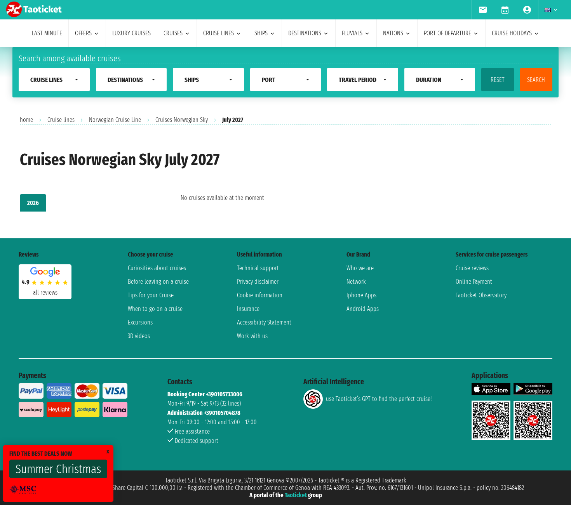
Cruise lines (61, 119)
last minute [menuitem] (47, 33)
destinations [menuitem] (304, 33)
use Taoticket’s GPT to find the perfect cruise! (379, 399)
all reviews (45, 292)
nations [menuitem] (393, 33)
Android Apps (362, 308)
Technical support (258, 268)
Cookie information (259, 295)
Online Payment (474, 281)
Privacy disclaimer (258, 281)
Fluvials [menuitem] (352, 33)
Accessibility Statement (264, 322)
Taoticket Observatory (481, 295)
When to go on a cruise (155, 308)
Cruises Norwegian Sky (181, 119)
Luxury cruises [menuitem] (131, 33)
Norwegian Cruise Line (115, 119)
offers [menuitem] (83, 33)
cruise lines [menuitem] (218, 33)
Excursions (140, 322)
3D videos (139, 336)
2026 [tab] (33, 203)
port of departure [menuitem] (447, 33)
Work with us (252, 336)
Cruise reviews (472, 268)
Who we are (360, 268)
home (26, 119)
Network (356, 281)
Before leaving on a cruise (158, 281)
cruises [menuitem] (173, 33)
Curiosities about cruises (157, 268)
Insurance (248, 308)
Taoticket (296, 495)
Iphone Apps (361, 295)
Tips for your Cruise (151, 295)
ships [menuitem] (261, 33)
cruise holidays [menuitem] (512, 33)
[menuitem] (483, 9)
